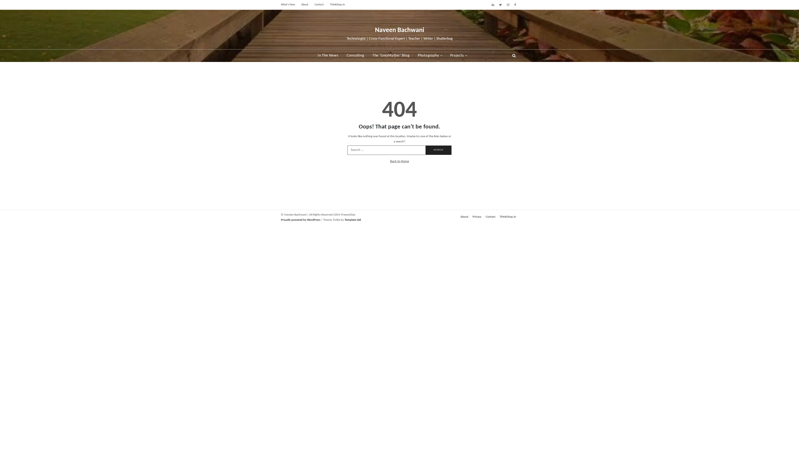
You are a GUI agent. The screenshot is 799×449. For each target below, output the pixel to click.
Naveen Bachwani (399, 30)
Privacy (477, 216)
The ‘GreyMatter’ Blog (390, 56)
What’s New (288, 4)
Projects (457, 56)
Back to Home (399, 161)
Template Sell (353, 220)
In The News (328, 56)
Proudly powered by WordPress (301, 220)
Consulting (355, 56)
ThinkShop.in (337, 4)
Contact (319, 4)
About (304, 4)
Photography (428, 56)
